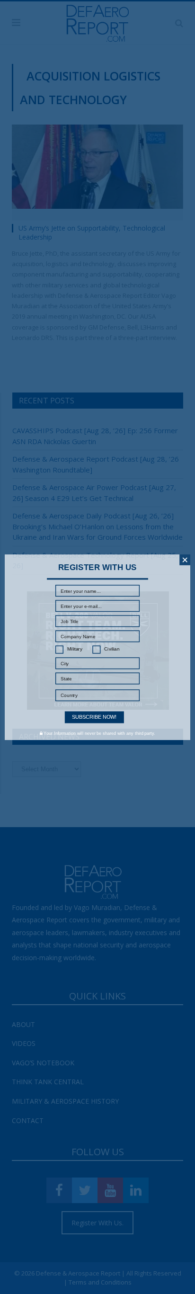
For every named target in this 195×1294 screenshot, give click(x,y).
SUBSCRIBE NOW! (94, 717)
